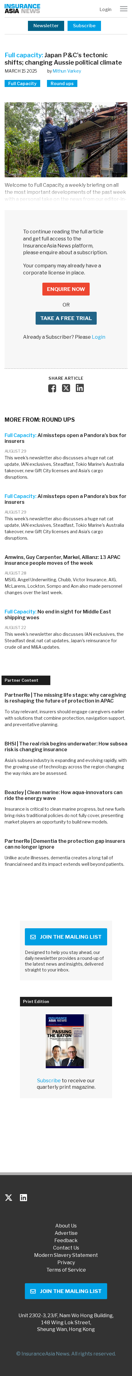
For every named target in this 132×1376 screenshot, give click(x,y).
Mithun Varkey (66, 71)
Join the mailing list (71, 937)
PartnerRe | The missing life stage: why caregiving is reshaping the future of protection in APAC (65, 698)
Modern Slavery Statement (66, 1255)
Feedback (66, 1240)
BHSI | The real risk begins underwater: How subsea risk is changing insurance (66, 746)
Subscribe (84, 25)
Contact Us (66, 1248)
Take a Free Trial (66, 318)
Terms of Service (66, 1270)
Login (105, 9)
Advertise (66, 1233)
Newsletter (46, 25)
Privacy (66, 1262)
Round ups (62, 83)
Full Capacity (22, 83)
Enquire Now (66, 289)
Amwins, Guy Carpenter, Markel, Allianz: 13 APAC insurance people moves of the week (62, 560)
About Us (66, 1225)
